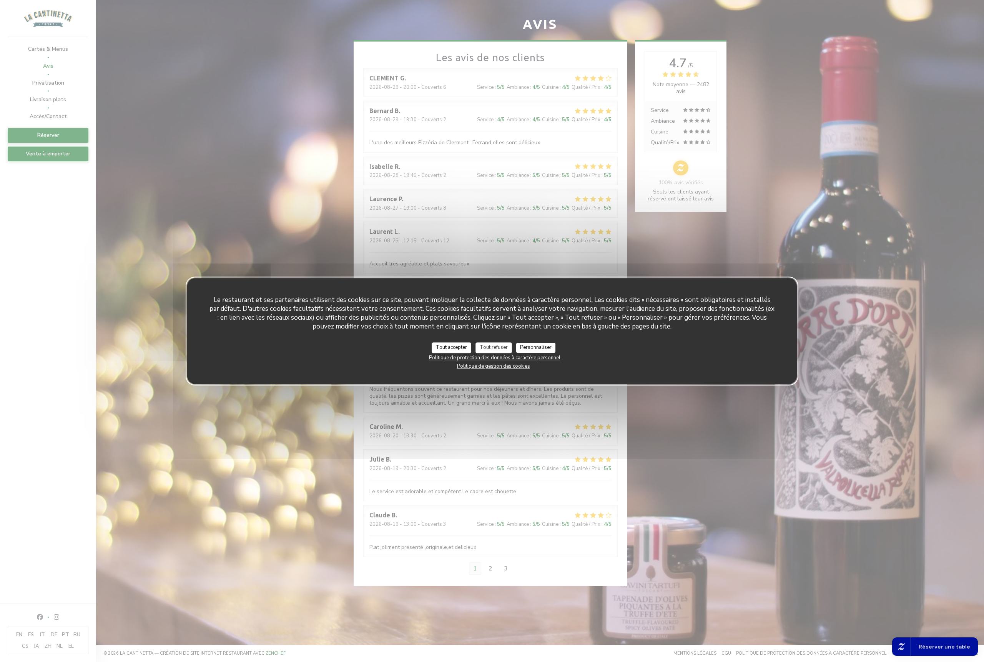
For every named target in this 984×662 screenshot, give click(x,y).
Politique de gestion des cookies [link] (493, 365)
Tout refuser (494, 347)
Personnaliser (536, 347)
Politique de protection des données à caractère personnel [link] (494, 357)
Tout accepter (451, 347)
